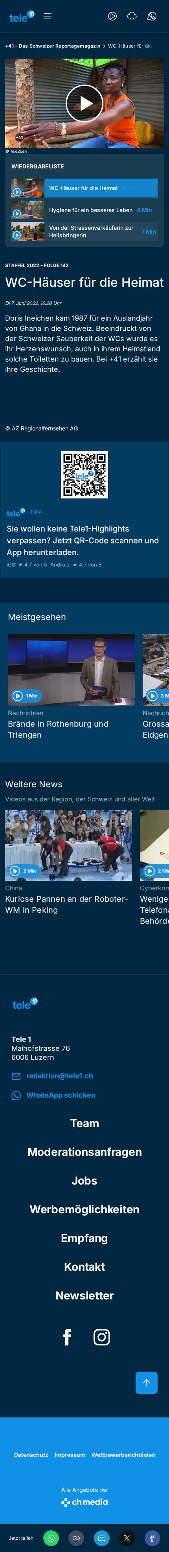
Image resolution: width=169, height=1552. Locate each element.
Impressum (70, 1454)
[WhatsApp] (51, 1538)
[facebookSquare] (67, 1337)
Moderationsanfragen (85, 1152)
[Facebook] (152, 1538)
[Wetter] (132, 16)
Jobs (84, 1180)
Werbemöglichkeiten (84, 1209)
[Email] (102, 1538)
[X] (127, 1538)
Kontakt (84, 1266)
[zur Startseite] (22, 16)
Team (84, 1123)
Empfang (84, 1238)
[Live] (112, 16)
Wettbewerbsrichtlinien (123, 1454)
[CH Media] (84, 1501)
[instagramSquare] (102, 1337)
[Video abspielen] (84, 103)
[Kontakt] (151, 16)
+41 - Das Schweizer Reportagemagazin (52, 46)
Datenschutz (31, 1454)
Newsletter (84, 1295)
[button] (76, 1538)
